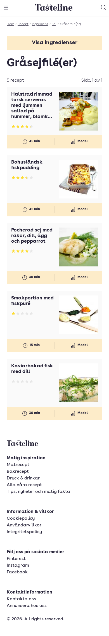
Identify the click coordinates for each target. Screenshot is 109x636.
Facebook (17, 572)
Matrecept (18, 465)
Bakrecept (18, 471)
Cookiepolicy (21, 518)
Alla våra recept (24, 485)
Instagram (18, 565)
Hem (10, 24)
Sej (54, 24)
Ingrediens (40, 24)
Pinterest (16, 559)
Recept (23, 24)
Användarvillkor (24, 525)
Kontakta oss (21, 599)
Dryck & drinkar (23, 478)
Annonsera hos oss (27, 606)
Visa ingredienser (54, 43)
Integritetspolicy (24, 532)
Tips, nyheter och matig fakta (38, 492)
